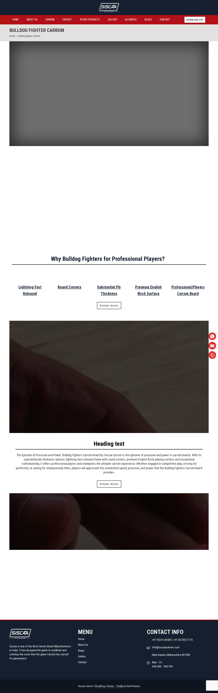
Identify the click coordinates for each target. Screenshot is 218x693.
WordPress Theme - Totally (109, 686)
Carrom (50, 19)
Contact (165, 19)
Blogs (148, 19)
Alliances (131, 19)
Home (15, 19)
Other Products (90, 19)
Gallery (112, 19)
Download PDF (194, 19)
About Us (32, 19)
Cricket (67, 19)
